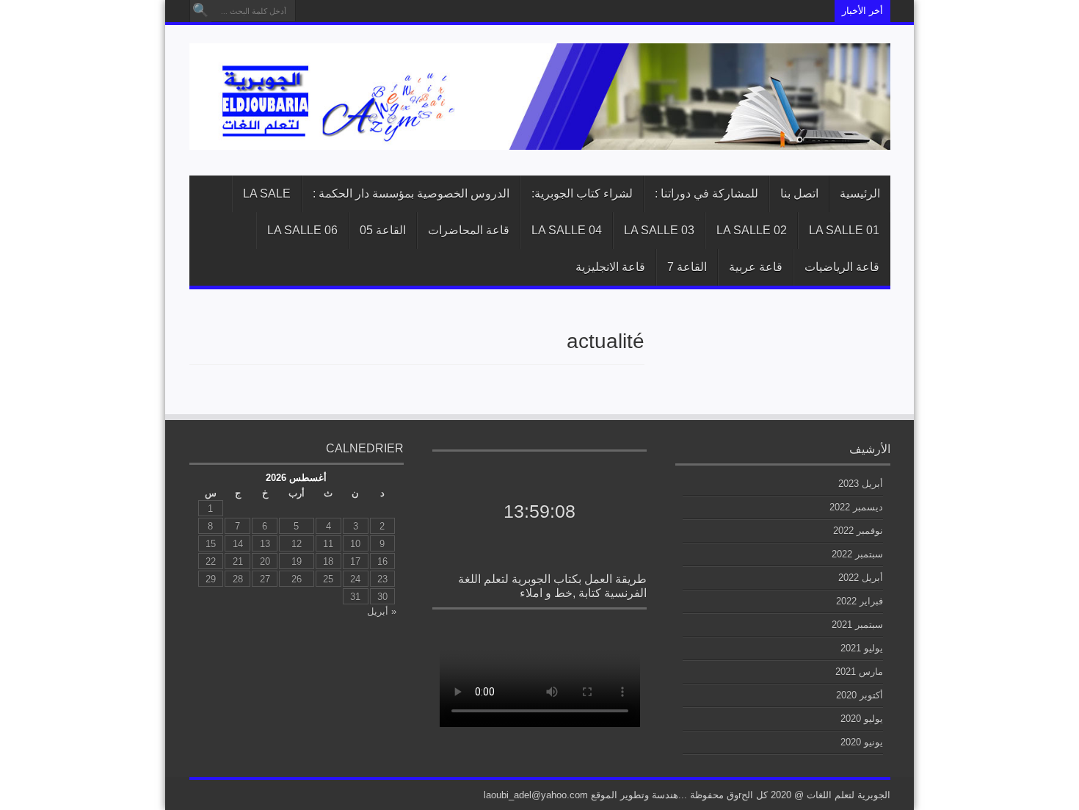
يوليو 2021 (861, 648)
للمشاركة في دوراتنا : (706, 193)
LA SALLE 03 (659, 230)
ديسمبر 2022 (856, 507)
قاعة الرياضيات (841, 267)
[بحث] (200, 11)
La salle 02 (751, 230)
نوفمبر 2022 (858, 530)
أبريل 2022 (860, 577)
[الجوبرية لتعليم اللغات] (539, 138)
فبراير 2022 (859, 601)
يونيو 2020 (861, 742)
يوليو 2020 (861, 718)
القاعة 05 (383, 230)
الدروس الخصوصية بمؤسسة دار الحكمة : (411, 193)
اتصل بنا (799, 193)
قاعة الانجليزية (610, 267)
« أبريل (381, 611)
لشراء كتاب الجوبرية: (582, 193)
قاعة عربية (755, 267)
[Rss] (326, 11)
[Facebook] (308, 11)
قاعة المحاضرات (468, 230)
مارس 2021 (859, 671)
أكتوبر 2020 (859, 695)
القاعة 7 (687, 267)
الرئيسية (860, 193)
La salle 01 (844, 230)
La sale (267, 193)
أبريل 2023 (860, 483)
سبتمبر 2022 (857, 554)
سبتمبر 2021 (857, 624)
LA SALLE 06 (302, 230)
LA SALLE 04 (566, 230)
